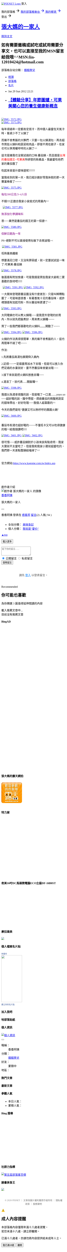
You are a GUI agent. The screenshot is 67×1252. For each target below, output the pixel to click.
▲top (4, 534)
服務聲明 (37, 1204)
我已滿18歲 (8, 1245)
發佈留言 (7, 562)
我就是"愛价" (31, 528)
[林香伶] (11, 1001)
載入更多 (7, 541)
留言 (33, 514)
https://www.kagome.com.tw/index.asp (34, 463)
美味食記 (28, 524)
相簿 (11, 77)
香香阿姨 (6, 495)
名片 (11, 85)
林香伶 (4, 954)
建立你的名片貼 (8, 1005)
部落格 (12, 81)
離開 (20, 1245)
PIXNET (16, 1200)
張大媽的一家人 (20, 27)
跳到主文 (6, 36)
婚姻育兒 (29, 70)
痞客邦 (26, 514)
